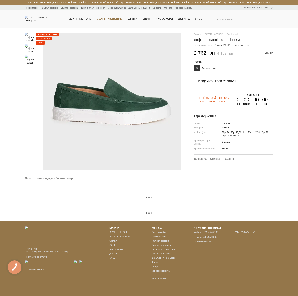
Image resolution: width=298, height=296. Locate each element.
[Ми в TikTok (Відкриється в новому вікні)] (205, 7)
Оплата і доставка (69, 8)
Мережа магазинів (117, 8)
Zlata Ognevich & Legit (139, 8)
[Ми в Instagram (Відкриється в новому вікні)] (201, 7)
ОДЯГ (146, 18)
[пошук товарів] (214, 19)
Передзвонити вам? (252, 8)
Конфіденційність (183, 8)
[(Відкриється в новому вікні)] (49, 262)
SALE (198, 18)
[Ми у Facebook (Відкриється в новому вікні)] (197, 7)
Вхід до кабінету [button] (160, 232)
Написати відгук (241, 45)
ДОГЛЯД (184, 18)
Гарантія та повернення (93, 8)
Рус (271, 8)
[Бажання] (252, 19)
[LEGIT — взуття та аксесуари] (42, 234)
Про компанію (31, 8)
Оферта (168, 8)
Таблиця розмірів (49, 8)
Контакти (156, 8)
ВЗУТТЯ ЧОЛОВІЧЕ (110, 18)
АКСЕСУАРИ (164, 18)
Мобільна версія (36, 269)
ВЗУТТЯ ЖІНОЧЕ (80, 18)
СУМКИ (133, 18)
